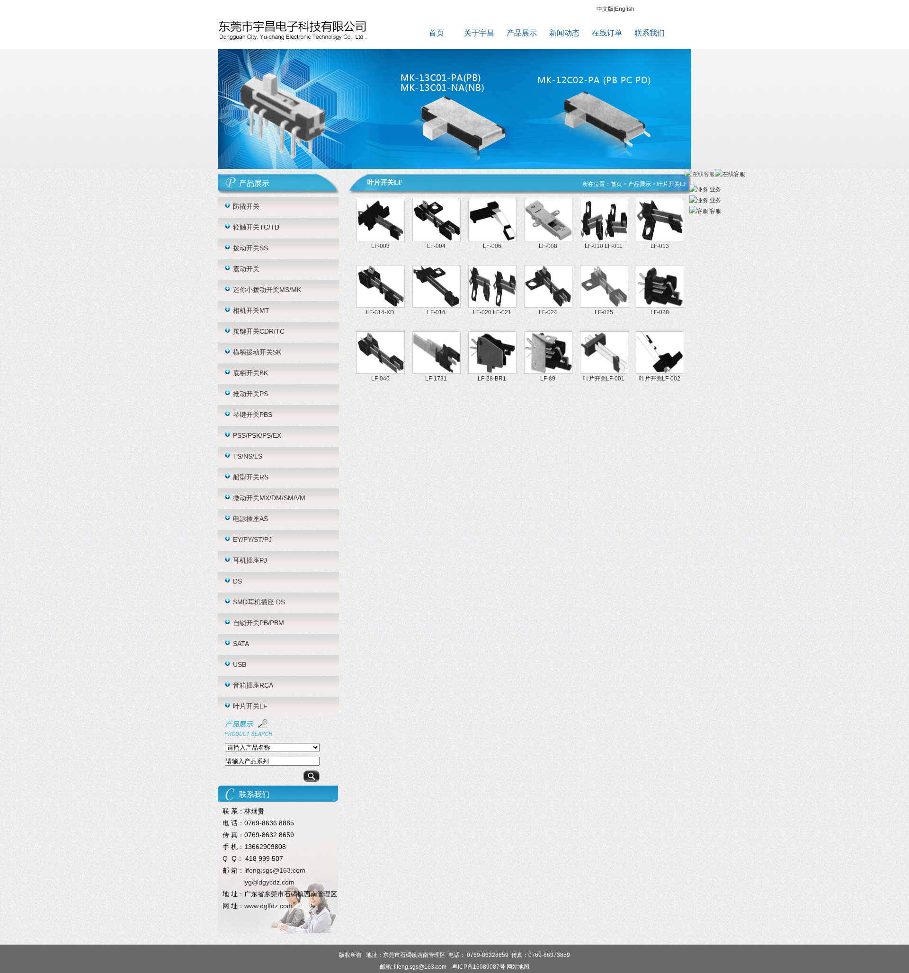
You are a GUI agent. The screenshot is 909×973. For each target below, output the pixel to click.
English (624, 9)
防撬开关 (246, 206)
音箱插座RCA (253, 685)
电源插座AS (250, 518)
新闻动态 (564, 33)
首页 (436, 33)
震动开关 (246, 269)
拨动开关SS (250, 248)
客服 (714, 211)
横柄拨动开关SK (257, 352)
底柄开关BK (250, 373)
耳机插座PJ (250, 560)
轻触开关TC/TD (256, 227)
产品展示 (522, 33)
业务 (714, 189)
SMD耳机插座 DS (259, 602)
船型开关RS (250, 477)
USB (239, 664)
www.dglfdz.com (268, 906)
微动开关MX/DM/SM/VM (269, 498)
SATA (241, 643)
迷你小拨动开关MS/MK (267, 289)
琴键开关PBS (252, 414)
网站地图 (518, 967)
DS (237, 581)
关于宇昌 (479, 33)
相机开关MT (251, 310)
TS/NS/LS (247, 456)
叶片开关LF (250, 706)
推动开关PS (250, 394)
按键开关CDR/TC (259, 331)
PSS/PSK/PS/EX (257, 435)
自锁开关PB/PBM (258, 623)
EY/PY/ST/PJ (252, 539)
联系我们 (649, 33)
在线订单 (607, 33)
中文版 (605, 9)
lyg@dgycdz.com (268, 882)
